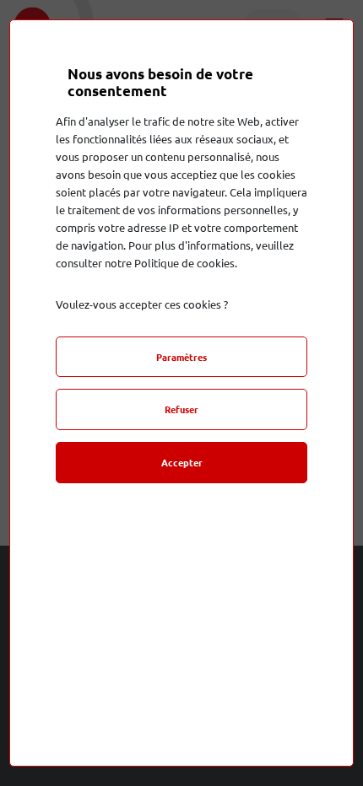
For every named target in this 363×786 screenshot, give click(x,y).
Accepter (182, 462)
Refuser (181, 409)
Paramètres (181, 356)
